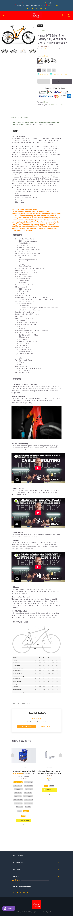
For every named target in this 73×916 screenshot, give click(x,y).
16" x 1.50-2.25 (18, 803)
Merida (45, 102)
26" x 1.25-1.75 (29, 782)
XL (53, 70)
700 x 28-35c (28, 793)
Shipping (47, 49)
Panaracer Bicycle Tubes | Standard (23, 771)
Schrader (26, 811)
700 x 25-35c (18, 793)
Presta (19, 811)
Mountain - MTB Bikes (55, 105)
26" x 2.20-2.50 (28, 786)
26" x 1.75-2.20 (18, 786)
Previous (4, 35)
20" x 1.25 (27, 807)
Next (33, 35)
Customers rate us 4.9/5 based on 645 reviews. (35, 880)
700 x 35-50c (17, 796)
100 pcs (52, 785)
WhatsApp (47, 3)
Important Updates (53, 5)
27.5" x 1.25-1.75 (28, 796)
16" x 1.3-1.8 (19, 807)
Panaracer (24, 767)
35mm (23, 815)
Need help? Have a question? (61, 74)
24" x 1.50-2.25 (29, 803)
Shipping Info (44, 74)
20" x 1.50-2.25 (18, 782)
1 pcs (46, 785)
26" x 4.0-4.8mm (18, 789)
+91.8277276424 (35, 3)
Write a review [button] (27, 726)
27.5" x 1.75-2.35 (18, 800)
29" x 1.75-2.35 (29, 800)
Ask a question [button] (46, 726)
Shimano (49, 767)
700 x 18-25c (28, 789)
